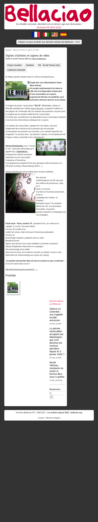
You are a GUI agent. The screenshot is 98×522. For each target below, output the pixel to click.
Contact (41, 418)
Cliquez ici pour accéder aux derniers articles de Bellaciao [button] (49, 42)
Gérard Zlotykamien (13, 172)
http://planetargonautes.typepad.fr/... (20, 269)
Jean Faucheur (37, 108)
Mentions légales (53, 418)
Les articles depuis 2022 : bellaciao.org (64, 413)
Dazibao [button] (30, 65)
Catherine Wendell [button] (16, 70)
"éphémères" (22, 152)
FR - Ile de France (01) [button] (49, 65)
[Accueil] (49, 13)
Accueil (8, 50)
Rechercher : (55, 389)
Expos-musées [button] (14, 65)
